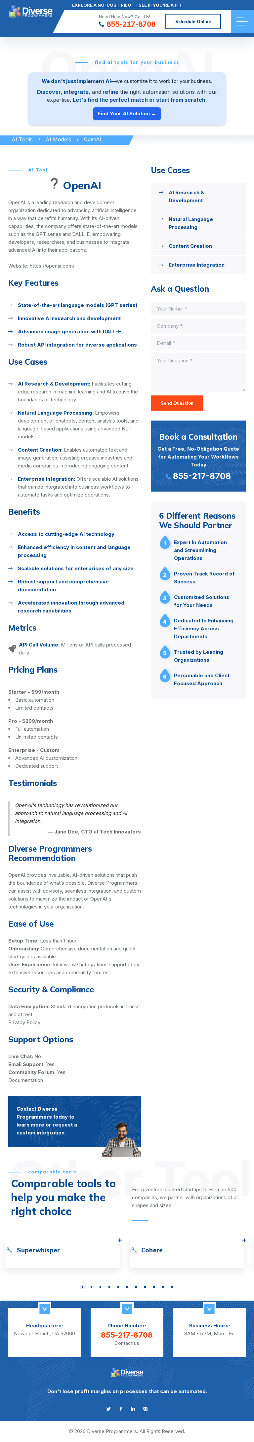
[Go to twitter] (109, 1409)
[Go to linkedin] (133, 1409)
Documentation (25, 1080)
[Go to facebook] (121, 1409)
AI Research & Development (186, 196)
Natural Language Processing (191, 223)
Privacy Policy (24, 1022)
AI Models (58, 139)
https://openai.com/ (52, 266)
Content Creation (190, 246)
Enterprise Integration (197, 265)
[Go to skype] (145, 1409)
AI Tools (22, 139)
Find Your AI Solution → (127, 113)
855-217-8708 (130, 24)
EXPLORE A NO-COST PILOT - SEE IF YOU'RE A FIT (127, 5)
